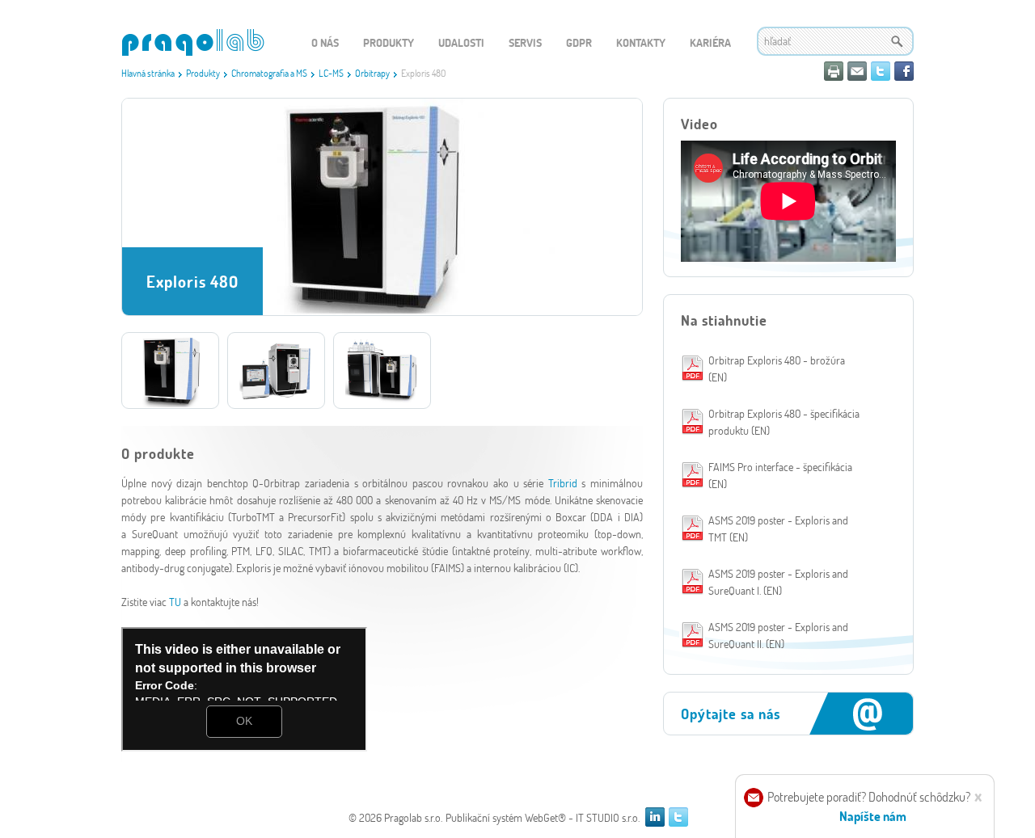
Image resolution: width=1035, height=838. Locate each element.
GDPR (579, 42)
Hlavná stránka (148, 72)
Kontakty (640, 42)
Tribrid (565, 483)
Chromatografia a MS (269, 72)
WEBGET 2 (192, 42)
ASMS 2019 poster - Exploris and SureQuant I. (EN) (778, 582)
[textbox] (835, 41)
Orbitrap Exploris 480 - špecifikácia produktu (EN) (784, 422)
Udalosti (461, 42)
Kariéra (710, 42)
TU (176, 601)
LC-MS (331, 72)
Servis (525, 42)
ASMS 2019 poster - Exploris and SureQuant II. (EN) (778, 635)
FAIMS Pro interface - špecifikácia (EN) (780, 475)
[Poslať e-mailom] (857, 71)
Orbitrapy (372, 72)
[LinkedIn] (655, 817)
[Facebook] (904, 71)
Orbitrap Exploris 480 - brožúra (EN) (776, 368)
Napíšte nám (872, 815)
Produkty (203, 72)
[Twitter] (880, 71)
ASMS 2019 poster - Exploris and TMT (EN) (778, 528)
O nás (325, 42)
